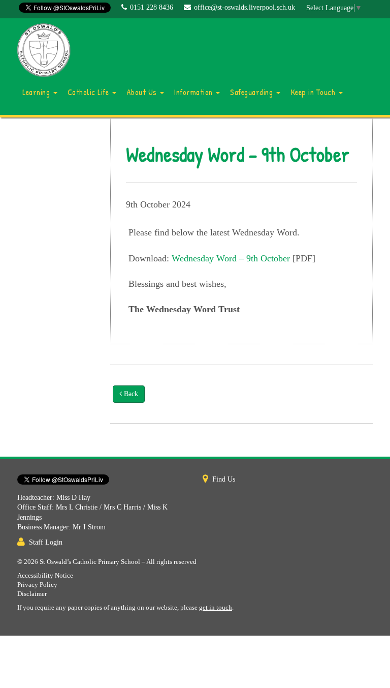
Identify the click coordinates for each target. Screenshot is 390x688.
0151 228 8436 (151, 7)
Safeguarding (252, 92)
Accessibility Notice (45, 575)
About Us (142, 92)
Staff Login (45, 542)
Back (130, 394)
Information (194, 92)
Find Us (223, 479)
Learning (37, 92)
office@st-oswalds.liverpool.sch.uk (244, 7)
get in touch (215, 607)
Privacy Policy (37, 584)
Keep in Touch (314, 92)
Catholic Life (89, 92)
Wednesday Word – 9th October (231, 258)
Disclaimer (32, 593)
